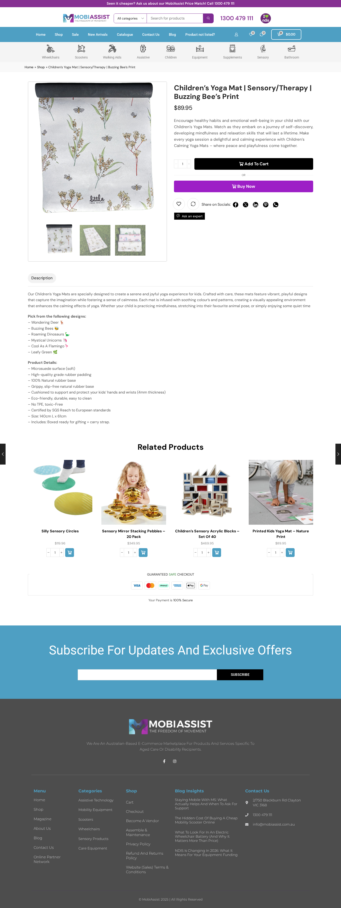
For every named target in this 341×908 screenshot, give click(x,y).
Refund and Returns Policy (144, 855)
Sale (75, 35)
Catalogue (125, 35)
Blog (172, 35)
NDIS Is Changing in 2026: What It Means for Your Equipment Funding (206, 852)
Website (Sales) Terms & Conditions (147, 869)
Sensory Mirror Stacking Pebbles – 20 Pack (133, 534)
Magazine (42, 819)
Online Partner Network (47, 859)
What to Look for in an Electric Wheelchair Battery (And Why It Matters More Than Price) (202, 836)
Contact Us (151, 35)
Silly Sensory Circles (60, 531)
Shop (59, 35)
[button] (237, 18)
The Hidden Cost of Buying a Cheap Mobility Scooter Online (206, 820)
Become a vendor (142, 821)
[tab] (42, 278)
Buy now (246, 186)
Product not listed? (200, 35)
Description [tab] (42, 277)
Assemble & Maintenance (138, 832)
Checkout (135, 811)
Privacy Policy (138, 844)
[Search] (208, 18)
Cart (129, 802)
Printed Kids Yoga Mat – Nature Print (281, 534)
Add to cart (256, 164)
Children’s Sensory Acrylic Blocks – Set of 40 (207, 534)
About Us (42, 828)
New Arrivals (98, 35)
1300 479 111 (224, 3)
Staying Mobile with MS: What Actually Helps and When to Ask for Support (206, 803)
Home (40, 35)
